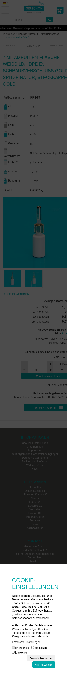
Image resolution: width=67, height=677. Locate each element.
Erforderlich (22, 647)
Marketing (21, 652)
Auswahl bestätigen (41, 658)
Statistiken (40, 647)
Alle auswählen (43, 664)
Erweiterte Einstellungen (26, 642)
